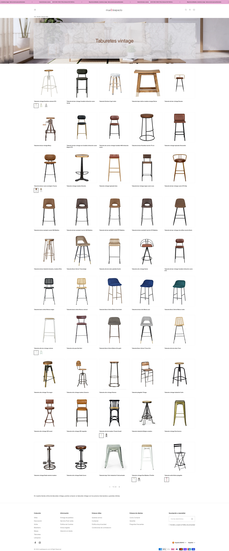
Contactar (95, 521)
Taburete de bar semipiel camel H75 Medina (112, 230)
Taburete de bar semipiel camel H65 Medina (46, 230)
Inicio (35, 16)
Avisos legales (65, 527)
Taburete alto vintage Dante (140, 269)
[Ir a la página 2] (119, 487)
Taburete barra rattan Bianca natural (77, 309)
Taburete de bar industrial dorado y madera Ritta (48, 269)
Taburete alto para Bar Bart (74, 348)
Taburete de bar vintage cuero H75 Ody (176, 186)
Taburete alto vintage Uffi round (43, 431)
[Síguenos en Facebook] (35, 542)
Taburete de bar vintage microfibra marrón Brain (178, 230)
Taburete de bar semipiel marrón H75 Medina (145, 230)
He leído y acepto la (182, 525)
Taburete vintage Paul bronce (173, 431)
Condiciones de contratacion (101, 527)
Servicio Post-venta (66, 521)
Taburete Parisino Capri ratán (107, 101)
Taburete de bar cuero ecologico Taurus (45, 186)
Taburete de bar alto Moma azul (141, 309)
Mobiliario (37, 527)
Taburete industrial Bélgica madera (142, 431)
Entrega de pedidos (66, 517)
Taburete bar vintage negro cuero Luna (143, 186)
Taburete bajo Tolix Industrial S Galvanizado (112, 475)
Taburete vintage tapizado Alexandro (175, 145)
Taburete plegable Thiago (139, 392)
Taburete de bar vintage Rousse (174, 101)
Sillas (35, 517)
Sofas (36, 524)
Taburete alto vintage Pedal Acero (76, 475)
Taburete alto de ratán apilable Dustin (110, 269)
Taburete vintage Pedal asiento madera (45, 475)
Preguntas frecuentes (137, 524)
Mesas (36, 531)
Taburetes (39, 16)
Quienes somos (97, 517)
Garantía (132, 521)
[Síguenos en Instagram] (40, 542)
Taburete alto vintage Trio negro (43, 392)
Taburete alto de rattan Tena (173, 348)
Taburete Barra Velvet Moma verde (175, 309)
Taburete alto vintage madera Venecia (78, 392)
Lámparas (37, 538)
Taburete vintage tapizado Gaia (108, 186)
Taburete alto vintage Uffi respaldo (77, 431)
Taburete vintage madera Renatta (76, 186)
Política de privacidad (99, 524)
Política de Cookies (66, 524)
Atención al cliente (66, 531)
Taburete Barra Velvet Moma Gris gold (110, 348)
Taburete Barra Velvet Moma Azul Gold (110, 309)
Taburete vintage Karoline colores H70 (45, 101)
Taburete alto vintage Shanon (107, 392)
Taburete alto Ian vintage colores (43, 348)
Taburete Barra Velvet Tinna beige (76, 269)
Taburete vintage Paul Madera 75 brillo (143, 475)
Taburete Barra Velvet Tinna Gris (141, 348)
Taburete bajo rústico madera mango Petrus (144, 101)
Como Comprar (135, 517)
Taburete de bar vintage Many (42, 145)
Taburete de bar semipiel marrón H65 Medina (79, 230)
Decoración (38, 521)
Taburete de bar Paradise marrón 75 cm (143, 145)
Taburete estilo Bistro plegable (173, 475)
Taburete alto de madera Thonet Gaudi (110, 431)
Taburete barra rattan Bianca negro (44, 309)
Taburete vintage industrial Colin (174, 392)
